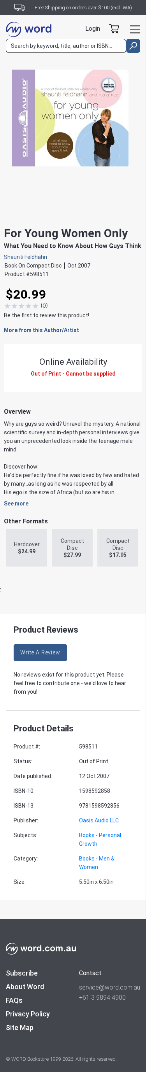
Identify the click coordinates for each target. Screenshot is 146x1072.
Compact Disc (72, 548)
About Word (25, 987)
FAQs (14, 1000)
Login (92, 28)
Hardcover (27, 547)
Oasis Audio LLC (99, 820)
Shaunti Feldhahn (25, 257)
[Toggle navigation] (135, 29)
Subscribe (22, 973)
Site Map (19, 1027)
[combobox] (66, 46)
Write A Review (40, 652)
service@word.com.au (109, 987)
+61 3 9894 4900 (102, 997)
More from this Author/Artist (41, 330)
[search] (133, 46)
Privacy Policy (28, 1014)
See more (16, 503)
